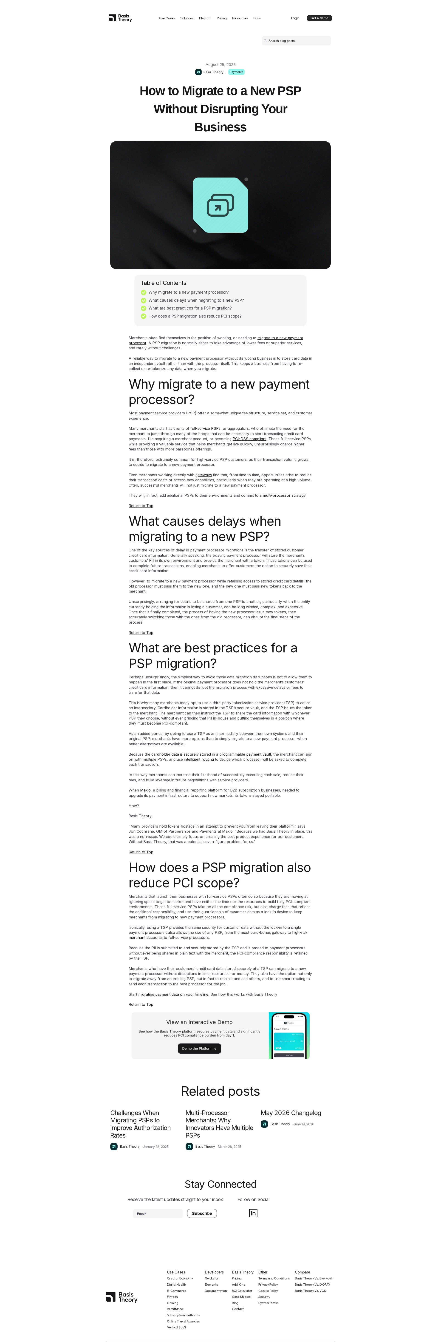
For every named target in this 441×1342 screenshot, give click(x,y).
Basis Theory (213, 72)
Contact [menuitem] (238, 1309)
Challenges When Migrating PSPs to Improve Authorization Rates (140, 1124)
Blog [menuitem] (235, 1303)
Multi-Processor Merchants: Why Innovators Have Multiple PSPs (219, 1124)
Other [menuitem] (262, 1272)
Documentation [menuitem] (216, 1291)
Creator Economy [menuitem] (180, 1278)
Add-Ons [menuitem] (238, 1284)
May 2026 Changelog (291, 1113)
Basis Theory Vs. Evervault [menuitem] (314, 1278)
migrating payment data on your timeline (173, 994)
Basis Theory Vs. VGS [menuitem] (310, 1291)
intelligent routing (199, 759)
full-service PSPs (205, 428)
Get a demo (319, 18)
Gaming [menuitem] (172, 1303)
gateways (203, 475)
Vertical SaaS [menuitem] (176, 1327)
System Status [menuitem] (268, 1303)
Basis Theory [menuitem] (243, 1272)
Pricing (222, 18)
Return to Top (141, 505)
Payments (236, 72)
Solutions (187, 18)
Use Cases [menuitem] (176, 1272)
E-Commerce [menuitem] (176, 1291)
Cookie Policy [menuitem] (268, 1291)
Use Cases (167, 18)
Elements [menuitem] (211, 1284)
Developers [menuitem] (214, 1272)
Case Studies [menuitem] (241, 1297)
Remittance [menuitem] (175, 1309)
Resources (240, 18)
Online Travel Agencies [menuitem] (183, 1321)
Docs (257, 18)
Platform (205, 18)
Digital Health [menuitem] (176, 1284)
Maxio (145, 790)
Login (295, 18)
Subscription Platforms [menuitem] (183, 1315)
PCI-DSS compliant (249, 438)
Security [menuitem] (264, 1297)
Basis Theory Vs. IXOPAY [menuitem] (312, 1284)
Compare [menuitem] (302, 1272)
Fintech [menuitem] (172, 1297)
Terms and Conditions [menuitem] (274, 1278)
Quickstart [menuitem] (212, 1278)
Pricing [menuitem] (237, 1278)
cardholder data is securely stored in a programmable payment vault (211, 754)
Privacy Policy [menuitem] (268, 1284)
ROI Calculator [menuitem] (242, 1291)
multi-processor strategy (284, 495)
